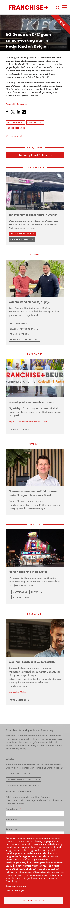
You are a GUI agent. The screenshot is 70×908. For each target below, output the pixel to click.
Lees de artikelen (17, 773)
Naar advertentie (21, 233)
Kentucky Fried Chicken (17, 60)
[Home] (28, 7)
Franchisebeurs (19, 334)
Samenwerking (15, 122)
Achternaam (12, 829)
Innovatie (36, 591)
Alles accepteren (33, 900)
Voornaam (11, 819)
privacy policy (19, 748)
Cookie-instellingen (15, 890)
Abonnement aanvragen (21, 785)
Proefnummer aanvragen (22, 779)
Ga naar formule (20, 239)
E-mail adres (12, 809)
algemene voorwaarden (46, 745)
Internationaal (16, 127)
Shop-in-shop (35, 122)
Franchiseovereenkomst (24, 339)
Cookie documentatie (16, 886)
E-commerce (19, 591)
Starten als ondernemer (24, 328)
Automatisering (19, 700)
